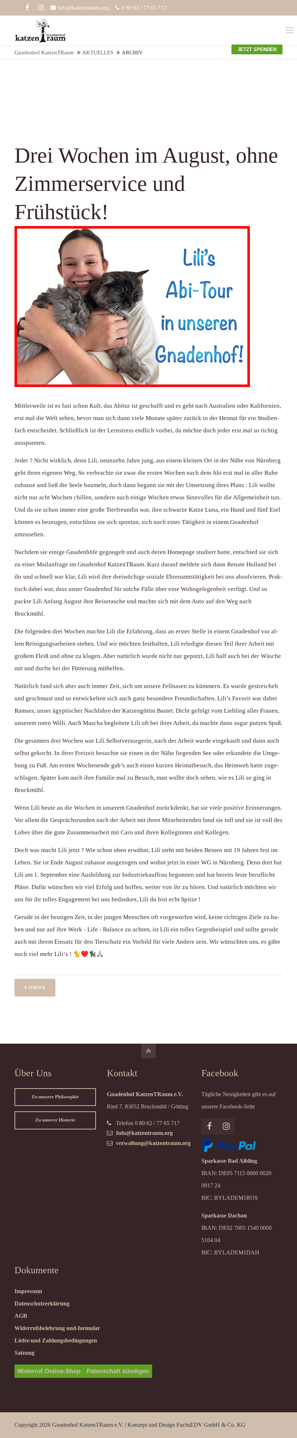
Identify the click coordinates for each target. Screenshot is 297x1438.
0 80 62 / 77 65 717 (144, 8)
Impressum (28, 1291)
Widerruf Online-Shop (48, 1371)
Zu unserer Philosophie (55, 1096)
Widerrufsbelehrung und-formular (57, 1328)
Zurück (37, 987)
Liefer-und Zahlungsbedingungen (55, 1340)
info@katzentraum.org (83, 8)
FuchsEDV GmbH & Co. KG (211, 1425)
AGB (20, 1316)
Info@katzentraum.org (144, 1133)
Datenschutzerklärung (42, 1303)
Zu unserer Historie (55, 1120)
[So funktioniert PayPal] (228, 1150)
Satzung (24, 1353)
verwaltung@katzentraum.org (153, 1143)
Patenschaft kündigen (118, 1371)
